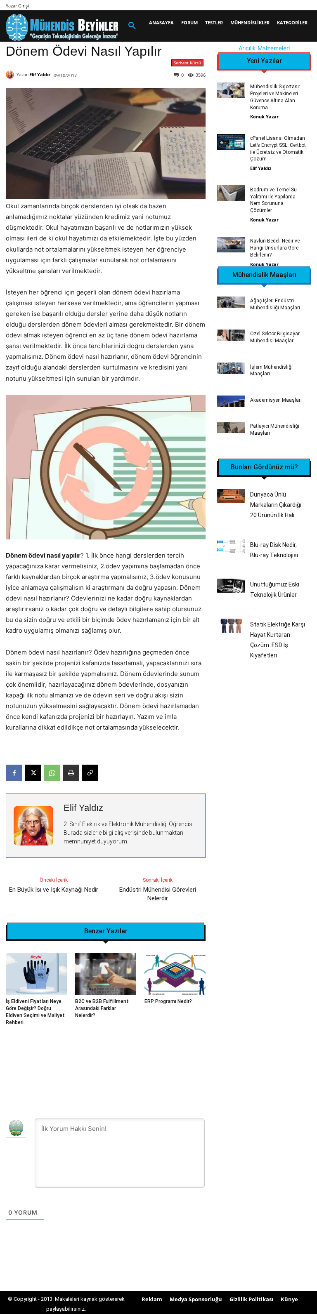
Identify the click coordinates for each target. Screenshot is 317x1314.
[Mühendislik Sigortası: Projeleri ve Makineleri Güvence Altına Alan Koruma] (231, 90)
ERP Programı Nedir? (168, 1001)
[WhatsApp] (52, 773)
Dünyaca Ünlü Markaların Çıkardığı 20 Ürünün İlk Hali (275, 504)
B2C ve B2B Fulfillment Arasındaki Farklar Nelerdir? (102, 1008)
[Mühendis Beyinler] (62, 27)
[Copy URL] (90, 773)
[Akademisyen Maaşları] (231, 401)
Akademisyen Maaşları (276, 400)
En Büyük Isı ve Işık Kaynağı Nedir (53, 889)
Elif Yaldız (39, 74)
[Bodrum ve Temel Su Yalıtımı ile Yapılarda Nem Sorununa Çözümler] (231, 193)
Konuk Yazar (264, 116)
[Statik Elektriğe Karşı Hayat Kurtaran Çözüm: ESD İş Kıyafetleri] (231, 626)
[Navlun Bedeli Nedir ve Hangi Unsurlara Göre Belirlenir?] (231, 244)
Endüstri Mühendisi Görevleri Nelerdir (157, 894)
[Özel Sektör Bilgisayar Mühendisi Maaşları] (231, 335)
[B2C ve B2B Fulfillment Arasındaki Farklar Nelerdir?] (105, 974)
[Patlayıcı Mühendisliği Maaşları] (231, 427)
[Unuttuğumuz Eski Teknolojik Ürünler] (231, 586)
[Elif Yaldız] (11, 75)
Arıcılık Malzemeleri (264, 48)
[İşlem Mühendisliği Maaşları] (231, 368)
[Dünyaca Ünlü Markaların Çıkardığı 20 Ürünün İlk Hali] (231, 496)
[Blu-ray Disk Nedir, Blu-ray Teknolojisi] (231, 546)
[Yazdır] (71, 773)
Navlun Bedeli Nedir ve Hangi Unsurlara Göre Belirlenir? (275, 248)
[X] (33, 773)
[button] (132, 26)
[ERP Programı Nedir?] (175, 974)
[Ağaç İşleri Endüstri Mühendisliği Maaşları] (231, 302)
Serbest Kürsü (187, 63)
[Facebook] (14, 773)
